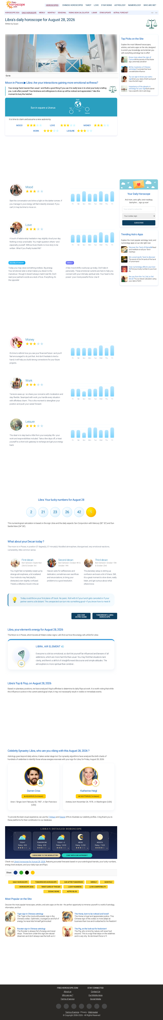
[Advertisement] (61, 157)
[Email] (33, 873)
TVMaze (52, 817)
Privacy (83, 1012)
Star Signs (106, 5)
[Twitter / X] (27, 873)
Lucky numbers (75, 886)
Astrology (120, 5)
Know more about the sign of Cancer (141, 59)
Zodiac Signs (53, 891)
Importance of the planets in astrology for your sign (141, 88)
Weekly (42, 12)
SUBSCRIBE (139, 222)
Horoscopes (52, 5)
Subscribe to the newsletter (45, 855)
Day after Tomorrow (73, 882)
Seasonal (62, 12)
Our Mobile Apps (96, 995)
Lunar (94, 12)
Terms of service (67, 999)
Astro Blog (72, 891)
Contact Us (95, 991)
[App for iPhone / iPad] (96, 1006)
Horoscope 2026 (12, 12)
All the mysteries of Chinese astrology (140, 69)
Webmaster (93, 1012)
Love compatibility (97, 886)
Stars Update (105, 12)
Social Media (95, 999)
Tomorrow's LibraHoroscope (104, 616)
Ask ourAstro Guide (81, 616)
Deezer (62, 817)
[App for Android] (104, 1006)
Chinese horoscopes (72, 5)
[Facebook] (16, 873)
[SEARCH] (156, 12)
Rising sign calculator (79, 12)
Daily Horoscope (29, 12)
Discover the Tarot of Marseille (142, 249)
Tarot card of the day (50, 886)
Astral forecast (120, 12)
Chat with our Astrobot (77, 855)
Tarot (88, 5)
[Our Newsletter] (152, 12)
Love (96, 5)
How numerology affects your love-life (143, 269)
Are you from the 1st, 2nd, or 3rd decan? (142, 278)
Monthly (51, 12)
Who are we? (150, 5)
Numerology (134, 5)
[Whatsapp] (21, 873)
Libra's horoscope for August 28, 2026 (29, 861)
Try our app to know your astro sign (142, 78)
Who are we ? (67, 995)
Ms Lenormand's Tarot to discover (142, 259)
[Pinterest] (89, 1006)
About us (67, 991)
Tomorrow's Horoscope (45, 882)
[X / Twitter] (81, 1006)
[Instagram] (66, 1006)
